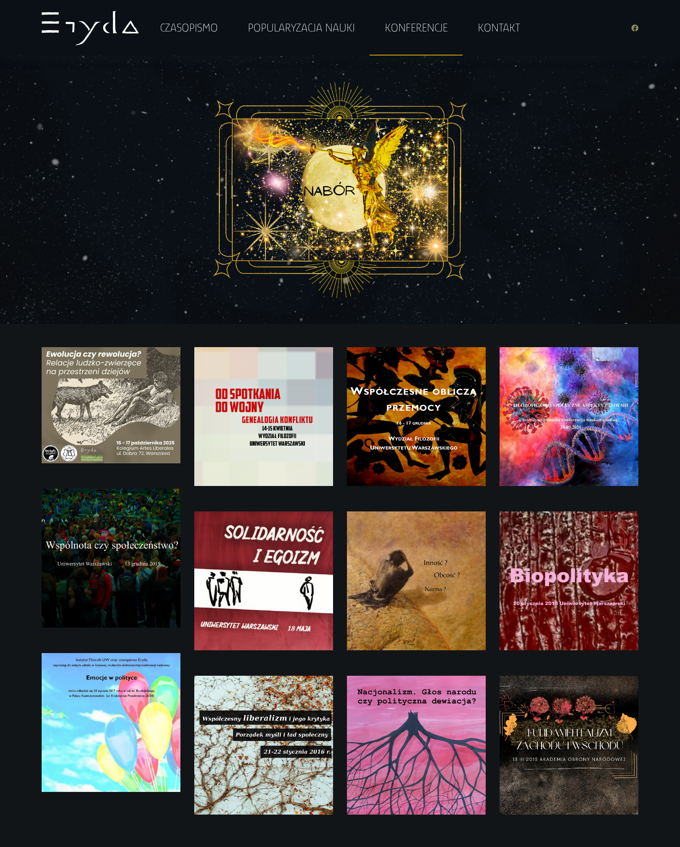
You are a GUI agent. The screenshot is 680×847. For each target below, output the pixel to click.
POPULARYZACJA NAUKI (301, 27)
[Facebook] (634, 28)
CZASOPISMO (189, 27)
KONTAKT (499, 27)
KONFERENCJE (416, 27)
